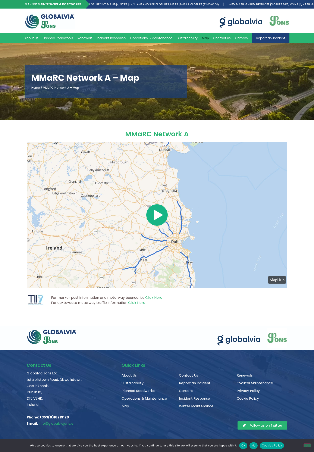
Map (205, 38)
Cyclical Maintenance (255, 383)
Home (35, 88)
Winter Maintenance (196, 406)
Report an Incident (270, 38)
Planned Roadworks (58, 38)
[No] (307, 445)
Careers (241, 38)
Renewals (85, 38)
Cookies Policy (272, 445)
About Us (31, 38)
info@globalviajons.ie (56, 423)
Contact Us (222, 38)
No (254, 445)
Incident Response (111, 38)
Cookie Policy (248, 398)
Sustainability (187, 38)
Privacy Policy (248, 390)
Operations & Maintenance (144, 398)
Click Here (153, 297)
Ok (243, 445)
